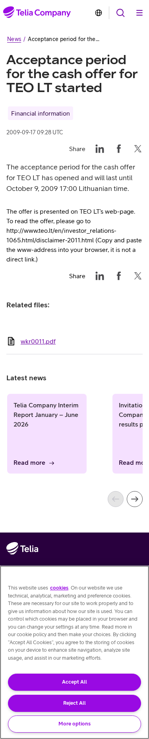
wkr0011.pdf (38, 341)
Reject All (74, 703)
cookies (59, 588)
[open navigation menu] (120, 12)
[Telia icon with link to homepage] (22, 564)
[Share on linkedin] (99, 148)
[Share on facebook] (119, 148)
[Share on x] (138, 148)
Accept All (74, 682)
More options (74, 724)
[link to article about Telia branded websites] (99, 13)
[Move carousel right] (135, 499)
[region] (74, 652)
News (14, 39)
